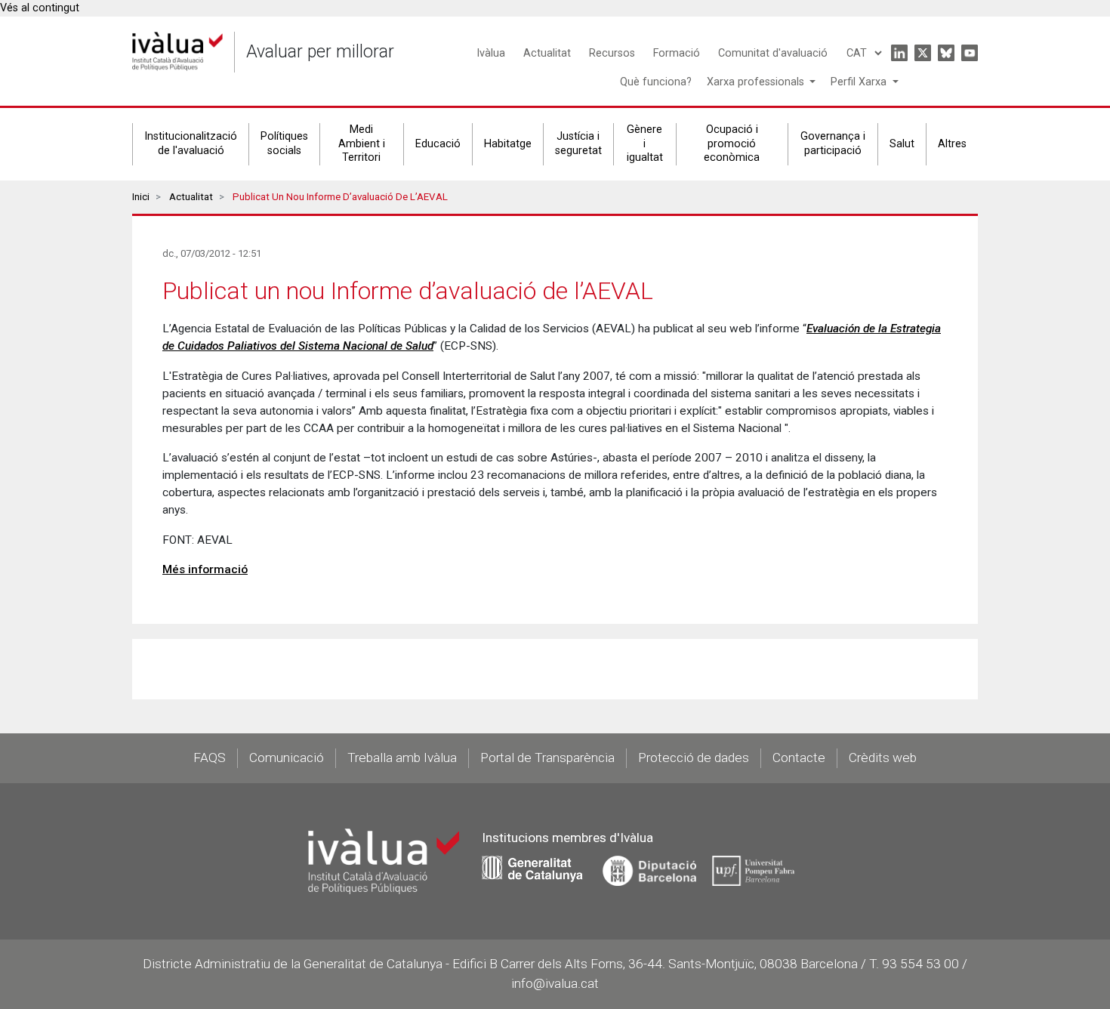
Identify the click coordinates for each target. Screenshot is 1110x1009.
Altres (952, 143)
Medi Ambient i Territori (361, 143)
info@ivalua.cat (555, 983)
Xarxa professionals (757, 82)
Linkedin (899, 53)
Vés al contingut (39, 8)
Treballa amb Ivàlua (402, 757)
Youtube (969, 53)
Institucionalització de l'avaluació (190, 143)
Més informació (205, 569)
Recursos (612, 53)
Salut (902, 143)
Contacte (798, 757)
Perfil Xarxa (860, 82)
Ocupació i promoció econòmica (732, 143)
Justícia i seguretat (578, 143)
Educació (438, 143)
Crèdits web (883, 757)
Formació (676, 53)
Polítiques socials (284, 143)
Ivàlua (490, 53)
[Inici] (177, 52)
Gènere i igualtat (645, 143)
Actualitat (547, 53)
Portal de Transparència (547, 757)
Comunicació (286, 757)
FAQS (209, 757)
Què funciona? (656, 82)
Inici (141, 196)
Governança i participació (832, 143)
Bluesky (946, 53)
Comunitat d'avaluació (773, 53)
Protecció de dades (693, 757)
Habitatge (508, 143)
